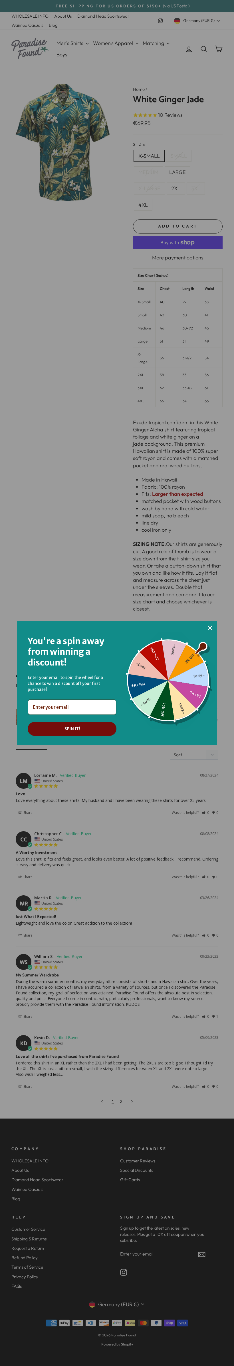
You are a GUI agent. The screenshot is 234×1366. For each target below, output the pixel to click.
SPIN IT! (72, 728)
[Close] (210, 628)
